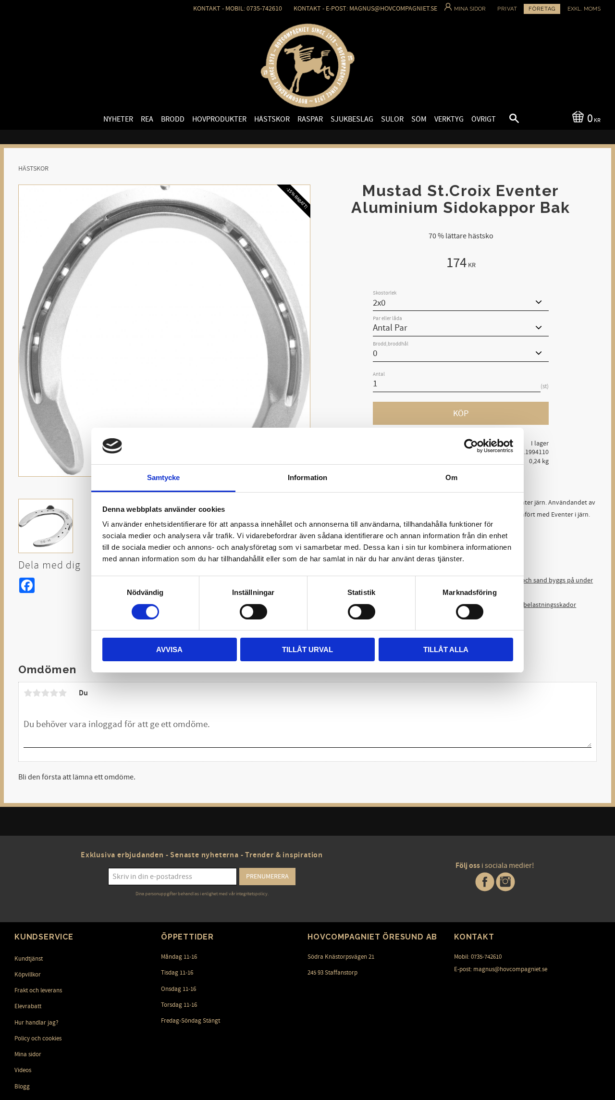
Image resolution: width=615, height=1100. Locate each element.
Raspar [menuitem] (310, 119)
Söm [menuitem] (419, 119)
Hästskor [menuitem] (272, 119)
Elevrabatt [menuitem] (27, 1006)
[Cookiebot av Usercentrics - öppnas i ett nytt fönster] (471, 446)
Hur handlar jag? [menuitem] (36, 1022)
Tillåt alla (445, 649)
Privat (507, 9)
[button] (506, 119)
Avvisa (169, 649)
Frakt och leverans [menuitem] (38, 990)
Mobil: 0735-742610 (478, 957)
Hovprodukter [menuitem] (219, 119)
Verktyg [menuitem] (449, 119)
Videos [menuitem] (22, 1070)
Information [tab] (307, 477)
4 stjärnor (53, 693)
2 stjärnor (36, 693)
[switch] (253, 611)
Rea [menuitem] (147, 119)
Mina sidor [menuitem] (27, 1054)
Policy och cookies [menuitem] (38, 1038)
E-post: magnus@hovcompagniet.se (500, 969)
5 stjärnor (62, 693)
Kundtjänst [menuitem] (28, 959)
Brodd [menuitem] (172, 119)
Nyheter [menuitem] (118, 119)
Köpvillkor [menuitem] (27, 974)
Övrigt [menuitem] (483, 119)
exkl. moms (584, 9)
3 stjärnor (45, 693)
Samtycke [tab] (163, 477)
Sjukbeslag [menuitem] (352, 119)
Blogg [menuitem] (22, 1086)
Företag (542, 9)
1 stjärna (28, 693)
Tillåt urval (307, 649)
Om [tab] (451, 477)
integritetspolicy (252, 894)
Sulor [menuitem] (392, 119)
